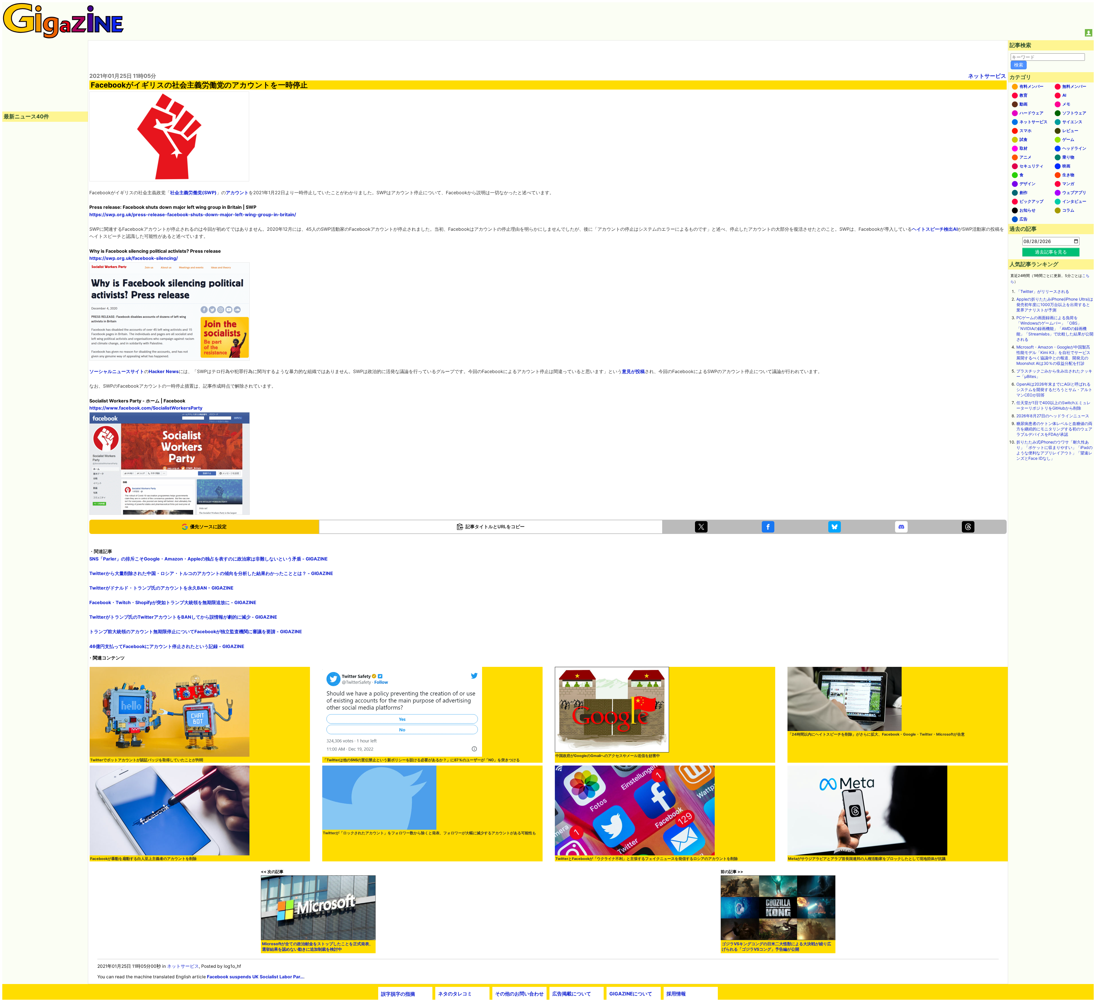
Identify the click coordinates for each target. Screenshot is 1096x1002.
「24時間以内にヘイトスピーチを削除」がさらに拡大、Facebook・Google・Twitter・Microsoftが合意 (876, 734)
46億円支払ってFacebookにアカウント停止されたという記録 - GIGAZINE (166, 646)
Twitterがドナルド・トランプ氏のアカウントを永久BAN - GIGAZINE (161, 588)
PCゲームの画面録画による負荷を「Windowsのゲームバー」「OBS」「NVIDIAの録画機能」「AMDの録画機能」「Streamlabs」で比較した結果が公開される (1054, 328)
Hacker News (164, 371)
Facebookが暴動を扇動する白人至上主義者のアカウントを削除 (143, 859)
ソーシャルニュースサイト (116, 371)
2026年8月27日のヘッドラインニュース (1052, 415)
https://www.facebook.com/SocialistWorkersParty (145, 408)
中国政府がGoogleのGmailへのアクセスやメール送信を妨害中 (607, 756)
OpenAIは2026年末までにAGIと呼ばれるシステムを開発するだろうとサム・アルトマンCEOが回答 (1054, 389)
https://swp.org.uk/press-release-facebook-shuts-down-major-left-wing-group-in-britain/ (192, 214)
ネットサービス (987, 75)
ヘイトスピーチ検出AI (935, 229)
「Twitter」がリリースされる (1042, 291)
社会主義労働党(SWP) (193, 192)
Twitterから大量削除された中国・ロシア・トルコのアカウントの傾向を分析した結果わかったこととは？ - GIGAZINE (211, 573)
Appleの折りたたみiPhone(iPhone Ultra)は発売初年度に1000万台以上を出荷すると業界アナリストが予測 (1054, 304)
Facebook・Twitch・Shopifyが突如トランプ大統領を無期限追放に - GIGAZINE (172, 602)
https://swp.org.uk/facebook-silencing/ (133, 258)
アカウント (237, 192)
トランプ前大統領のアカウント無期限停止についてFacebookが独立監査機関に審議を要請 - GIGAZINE (195, 631)
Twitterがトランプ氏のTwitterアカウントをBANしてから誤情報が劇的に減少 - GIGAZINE (183, 617)
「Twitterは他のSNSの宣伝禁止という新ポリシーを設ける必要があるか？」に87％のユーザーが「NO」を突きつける (421, 760)
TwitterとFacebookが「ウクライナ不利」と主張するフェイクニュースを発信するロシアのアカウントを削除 (646, 859)
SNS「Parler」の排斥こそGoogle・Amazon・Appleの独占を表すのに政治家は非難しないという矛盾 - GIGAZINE (208, 559)
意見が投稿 (633, 371)
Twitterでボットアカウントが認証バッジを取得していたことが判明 (146, 760)
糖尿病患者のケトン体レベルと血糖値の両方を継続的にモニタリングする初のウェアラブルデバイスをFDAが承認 (1054, 429)
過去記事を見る (1051, 252)
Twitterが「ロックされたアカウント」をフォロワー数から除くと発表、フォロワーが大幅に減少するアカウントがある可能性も (429, 833)
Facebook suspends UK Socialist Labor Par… (255, 976)
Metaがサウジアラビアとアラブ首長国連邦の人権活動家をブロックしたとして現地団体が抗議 (867, 859)
